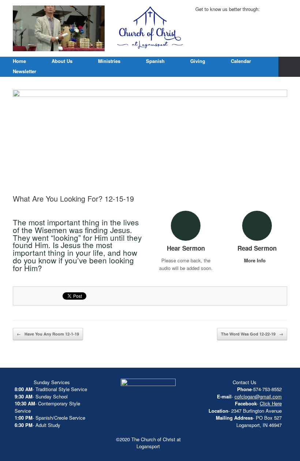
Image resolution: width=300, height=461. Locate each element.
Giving (197, 60)
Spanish (155, 60)
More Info (255, 260)
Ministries (109, 60)
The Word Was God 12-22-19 (252, 334)
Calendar (241, 60)
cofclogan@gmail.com (258, 396)
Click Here (271, 403)
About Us (62, 60)
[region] (59, 28)
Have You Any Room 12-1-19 (48, 334)
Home (19, 60)
